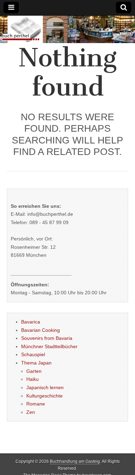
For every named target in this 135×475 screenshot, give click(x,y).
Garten (34, 371)
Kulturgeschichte (44, 396)
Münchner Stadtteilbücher (49, 346)
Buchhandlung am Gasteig (75, 461)
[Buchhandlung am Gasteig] (67, 29)
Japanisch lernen (45, 387)
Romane (35, 404)
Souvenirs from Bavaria (46, 338)
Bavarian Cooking (40, 330)
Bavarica (30, 322)
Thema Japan (36, 363)
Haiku (32, 379)
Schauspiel (33, 354)
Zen (30, 412)
